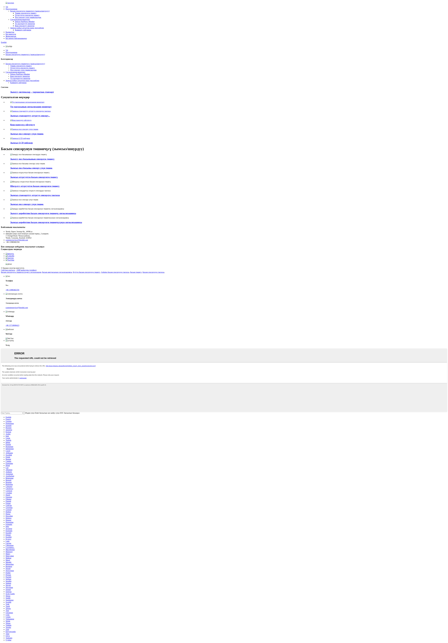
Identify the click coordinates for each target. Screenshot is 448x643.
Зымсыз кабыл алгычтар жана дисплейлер (27, 28)
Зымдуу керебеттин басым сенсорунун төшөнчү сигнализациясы (43, 213)
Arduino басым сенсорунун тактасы (115, 272)
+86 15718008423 (12, 325)
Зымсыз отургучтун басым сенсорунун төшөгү (34, 177)
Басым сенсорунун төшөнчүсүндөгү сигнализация (21, 272)
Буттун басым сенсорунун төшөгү (86, 272)
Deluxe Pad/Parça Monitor (25, 22)
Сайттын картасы (8, 270)
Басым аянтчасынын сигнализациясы (57, 272)
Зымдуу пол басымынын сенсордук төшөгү (32, 159)
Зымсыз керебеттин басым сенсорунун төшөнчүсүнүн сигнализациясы (46, 222)
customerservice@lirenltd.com (17, 240)
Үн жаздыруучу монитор (25, 24)
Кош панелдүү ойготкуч (22, 124)
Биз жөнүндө (11, 34)
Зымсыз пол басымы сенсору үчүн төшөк (31, 168)
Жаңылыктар (11, 36)
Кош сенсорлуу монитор (24, 26)
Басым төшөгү (136, 272)
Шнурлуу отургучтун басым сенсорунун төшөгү (35, 186)
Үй (7, 7)
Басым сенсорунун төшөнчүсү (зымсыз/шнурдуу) (30, 11)
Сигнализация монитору (20, 19)
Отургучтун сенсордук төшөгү (27, 15)
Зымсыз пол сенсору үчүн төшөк (27, 134)
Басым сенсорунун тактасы (153, 272)
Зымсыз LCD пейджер (21, 143)
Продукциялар (11, 9)
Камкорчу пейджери (23, 30)
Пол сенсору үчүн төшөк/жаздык (28, 17)
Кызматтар (10, 32)
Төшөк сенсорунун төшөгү (25, 13)
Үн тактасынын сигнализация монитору (31, 106)
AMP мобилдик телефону (26, 270)
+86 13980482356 (12, 290)
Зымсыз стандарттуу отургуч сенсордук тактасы (35, 195)
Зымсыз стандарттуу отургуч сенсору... (30, 115)
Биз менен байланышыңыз (16, 38)
